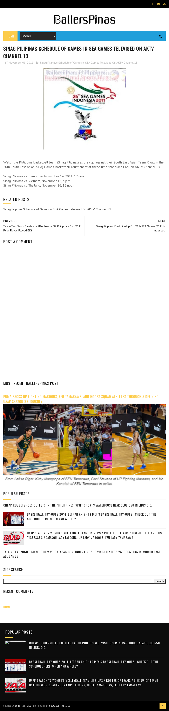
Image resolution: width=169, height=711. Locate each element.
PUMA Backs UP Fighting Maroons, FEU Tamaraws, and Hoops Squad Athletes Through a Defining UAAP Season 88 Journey (81, 399)
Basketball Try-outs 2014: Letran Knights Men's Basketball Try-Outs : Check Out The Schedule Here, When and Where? (91, 516)
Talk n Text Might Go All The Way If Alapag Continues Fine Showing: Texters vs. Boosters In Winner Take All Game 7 (81, 554)
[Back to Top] (163, 706)
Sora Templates (23, 705)
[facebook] (153, 4)
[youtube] (164, 4)
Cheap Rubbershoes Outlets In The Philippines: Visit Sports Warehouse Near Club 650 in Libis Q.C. (77, 505)
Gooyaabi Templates (59, 705)
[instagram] (158, 4)
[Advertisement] (38, 284)
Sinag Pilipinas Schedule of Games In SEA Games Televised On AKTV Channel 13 (88, 63)
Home (10, 36)
